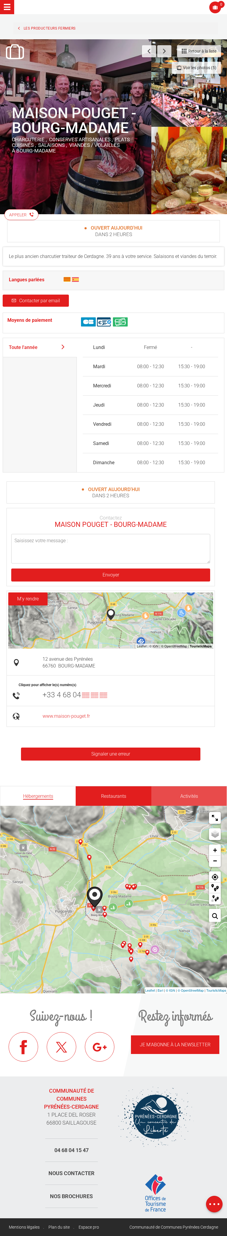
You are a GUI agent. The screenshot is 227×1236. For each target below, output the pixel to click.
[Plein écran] (215, 818)
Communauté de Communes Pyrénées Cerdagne (173, 1227)
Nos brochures (71, 1196)
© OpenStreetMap (191, 990)
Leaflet (150, 990)
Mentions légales (24, 1227)
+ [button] (215, 850)
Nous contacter (71, 1173)
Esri (160, 990)
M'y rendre (28, 599)
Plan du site (59, 1227)
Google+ (99, 1047)
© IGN (170, 990)
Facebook (23, 1047)
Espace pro (89, 1227)
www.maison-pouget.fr (66, 716)
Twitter (61, 1047)
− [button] (215, 861)
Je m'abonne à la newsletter (175, 1044)
